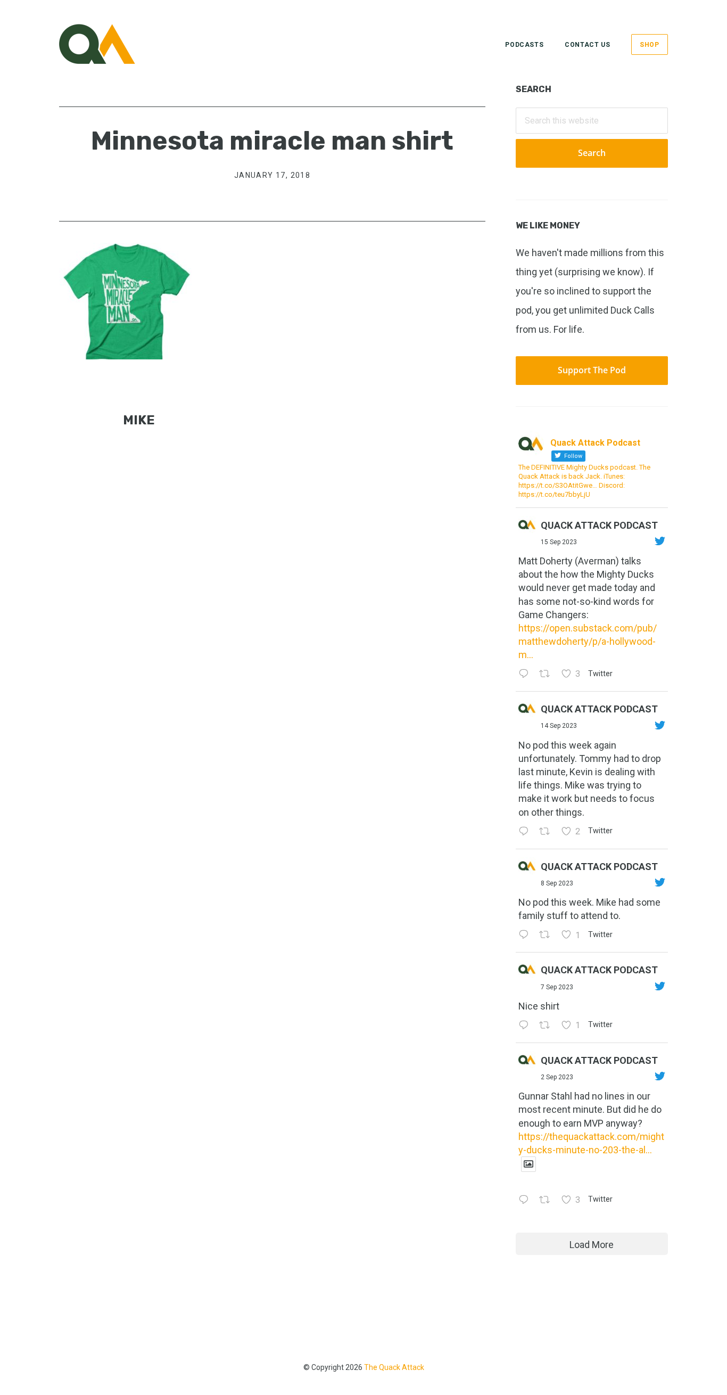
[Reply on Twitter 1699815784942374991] (526, 1026)
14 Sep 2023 (559, 725)
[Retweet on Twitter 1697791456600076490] (547, 1200)
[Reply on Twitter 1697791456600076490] (526, 1200)
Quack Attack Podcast (599, 525)
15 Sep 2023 (559, 542)
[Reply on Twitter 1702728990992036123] (526, 674)
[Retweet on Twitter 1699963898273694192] (547, 935)
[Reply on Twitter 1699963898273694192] (526, 935)
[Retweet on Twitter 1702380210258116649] (547, 832)
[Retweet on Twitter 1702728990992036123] (547, 674)
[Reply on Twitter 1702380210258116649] (526, 832)
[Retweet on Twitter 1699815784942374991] (547, 1026)
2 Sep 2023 (557, 1077)
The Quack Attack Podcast (112, 44)
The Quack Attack (394, 1367)
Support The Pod (592, 370)
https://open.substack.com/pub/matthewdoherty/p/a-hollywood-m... (587, 641)
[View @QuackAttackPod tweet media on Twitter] (528, 1164)
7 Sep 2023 (557, 987)
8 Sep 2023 (557, 883)
